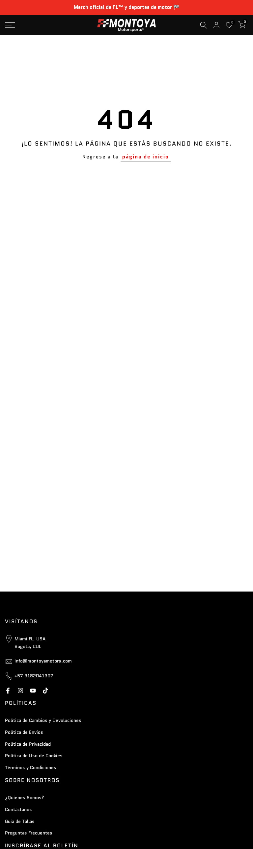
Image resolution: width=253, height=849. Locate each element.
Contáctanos (18, 809)
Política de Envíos (24, 732)
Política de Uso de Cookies (34, 755)
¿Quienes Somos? (24, 797)
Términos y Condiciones (30, 767)
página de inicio (145, 156)
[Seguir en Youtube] (33, 691)
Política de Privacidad (28, 744)
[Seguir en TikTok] (45, 691)
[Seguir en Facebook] (8, 691)
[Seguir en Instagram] (20, 691)
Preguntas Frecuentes (28, 833)
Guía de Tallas (20, 821)
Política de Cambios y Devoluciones (43, 720)
